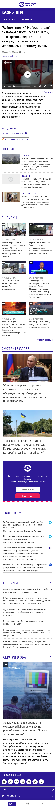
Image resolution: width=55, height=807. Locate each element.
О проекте (26, 19)
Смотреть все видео (44, 340)
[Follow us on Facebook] (4, 781)
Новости (25, 176)
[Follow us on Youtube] (16, 781)
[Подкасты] (41, 781)
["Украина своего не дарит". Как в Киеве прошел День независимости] (14, 267)
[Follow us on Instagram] (22, 781)
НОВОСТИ (10, 583)
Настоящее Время (10, 56)
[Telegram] (27, 803)
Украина (25, 155)
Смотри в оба (14, 657)
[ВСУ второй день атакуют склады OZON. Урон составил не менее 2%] (41, 308)
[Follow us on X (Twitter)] (10, 781)
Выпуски (9, 19)
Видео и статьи (28, 194)
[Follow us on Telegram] (28, 781)
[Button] (9, 129)
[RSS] (35, 781)
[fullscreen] (50, 86)
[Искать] (43, 803)
